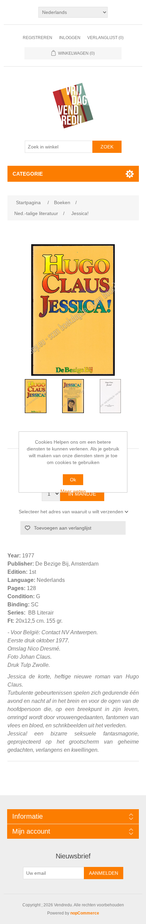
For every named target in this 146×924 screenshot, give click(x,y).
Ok (73, 479)
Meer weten (73, 491)
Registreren (37, 37)
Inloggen (69, 37)
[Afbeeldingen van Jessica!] (36, 396)
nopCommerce (84, 913)
